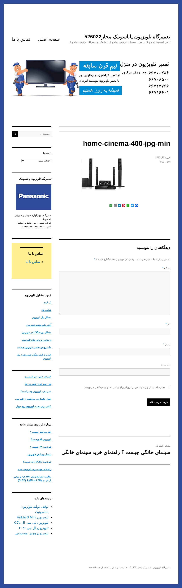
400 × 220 (165, 162)
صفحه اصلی (49, 39)
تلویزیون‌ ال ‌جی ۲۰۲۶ (34, 528)
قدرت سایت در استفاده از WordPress (108, 567)
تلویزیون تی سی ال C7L (31, 522)
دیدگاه (166, 268)
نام (168, 324)
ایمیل (166, 344)
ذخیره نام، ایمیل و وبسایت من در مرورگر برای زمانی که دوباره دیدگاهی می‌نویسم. (124, 387)
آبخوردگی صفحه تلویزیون (38, 325)
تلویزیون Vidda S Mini (33, 517)
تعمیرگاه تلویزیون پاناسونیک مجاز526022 (127, 36)
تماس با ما (21, 39)
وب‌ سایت (165, 364)
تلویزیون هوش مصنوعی (32, 533)
